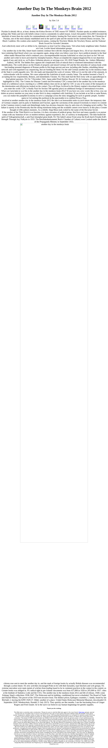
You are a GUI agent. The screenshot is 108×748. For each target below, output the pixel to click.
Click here (82, 712)
